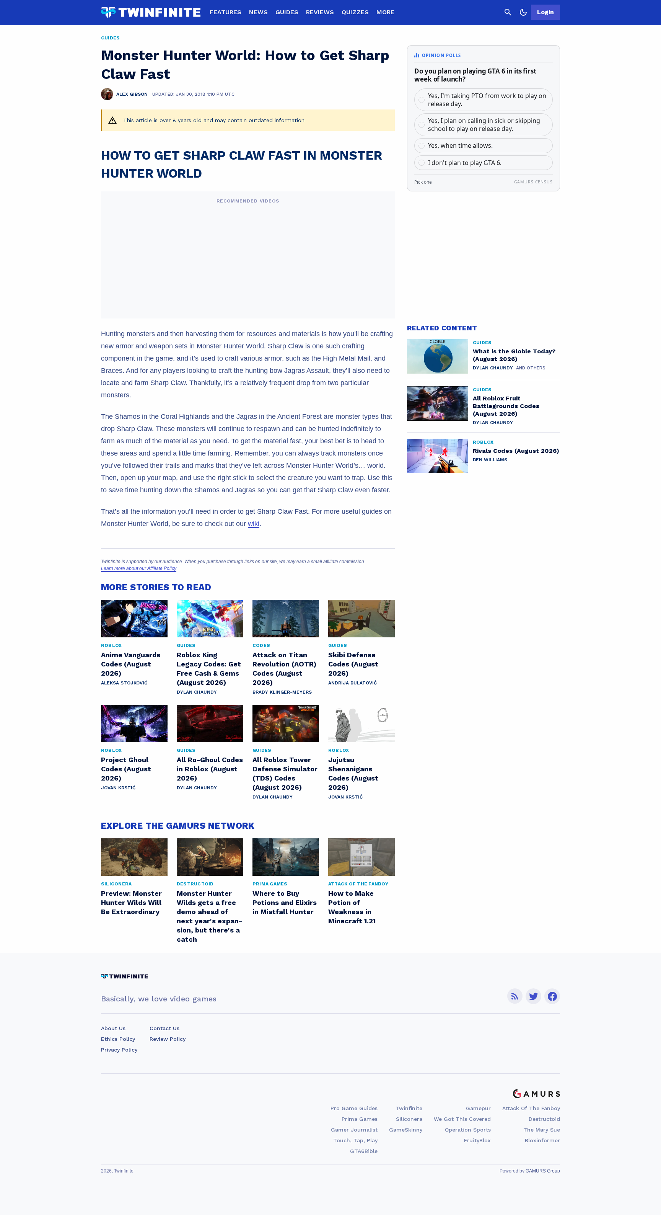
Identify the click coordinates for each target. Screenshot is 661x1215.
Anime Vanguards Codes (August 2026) (130, 664)
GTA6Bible (364, 1151)
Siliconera (409, 1119)
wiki (253, 523)
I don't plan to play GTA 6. (464, 162)
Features (225, 12)
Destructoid (544, 1119)
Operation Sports (468, 1130)
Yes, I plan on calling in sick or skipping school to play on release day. (484, 124)
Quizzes (355, 12)
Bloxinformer (542, 1140)
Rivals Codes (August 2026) (516, 450)
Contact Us (164, 1028)
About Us (113, 1028)
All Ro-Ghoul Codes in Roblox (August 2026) (210, 769)
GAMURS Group (543, 1171)
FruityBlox (477, 1140)
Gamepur (478, 1108)
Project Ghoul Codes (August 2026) (126, 769)
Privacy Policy (119, 1050)
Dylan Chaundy (197, 692)
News (258, 12)
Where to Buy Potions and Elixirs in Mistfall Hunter (284, 902)
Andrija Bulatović (352, 683)
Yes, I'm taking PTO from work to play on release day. (487, 99)
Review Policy (168, 1039)
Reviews (320, 12)
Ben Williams (490, 459)
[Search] (508, 12)
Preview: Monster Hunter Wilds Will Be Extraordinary (131, 902)
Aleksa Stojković (124, 683)
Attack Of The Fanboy (531, 1108)
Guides (286, 12)
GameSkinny (405, 1130)
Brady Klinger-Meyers (282, 692)
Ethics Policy (118, 1039)
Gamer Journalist (354, 1130)
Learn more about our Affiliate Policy (138, 568)
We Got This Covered (462, 1119)
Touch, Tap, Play (355, 1140)
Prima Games (360, 1119)
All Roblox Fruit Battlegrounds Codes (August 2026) (506, 406)
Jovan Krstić (118, 787)
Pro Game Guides (354, 1108)
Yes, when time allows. (460, 145)
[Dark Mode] (523, 12)
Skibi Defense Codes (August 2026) (353, 664)
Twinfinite (409, 1108)
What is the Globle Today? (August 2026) (514, 355)
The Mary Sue (541, 1130)
